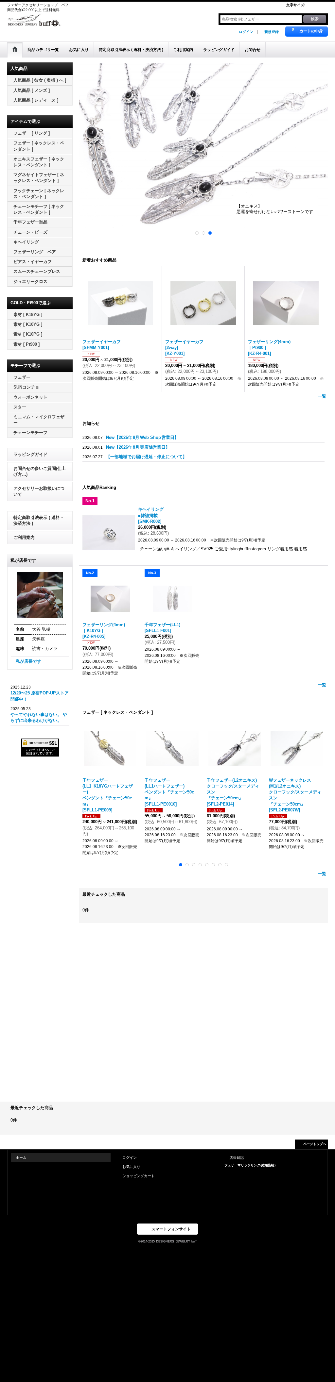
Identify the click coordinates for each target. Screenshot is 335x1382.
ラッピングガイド (30, 454)
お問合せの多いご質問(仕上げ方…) (39, 471)
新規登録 (271, 32)
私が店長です (28, 661)
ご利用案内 (24, 537)
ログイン (246, 32)
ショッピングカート (138, 1176)
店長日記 (236, 1157)
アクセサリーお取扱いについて (38, 491)
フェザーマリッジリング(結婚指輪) (249, 1165)
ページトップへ (314, 1144)
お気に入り (131, 1167)
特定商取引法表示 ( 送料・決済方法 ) (38, 520)
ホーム (21, 1157)
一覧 (322, 396)
